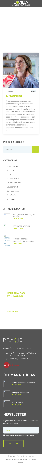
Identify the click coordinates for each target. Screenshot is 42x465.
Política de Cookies (29, 459)
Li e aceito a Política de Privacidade (20, 435)
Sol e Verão (11, 195)
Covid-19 (10, 175)
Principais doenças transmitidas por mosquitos (23, 240)
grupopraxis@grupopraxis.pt (17, 359)
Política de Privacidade (14, 459)
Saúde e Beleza (13, 179)
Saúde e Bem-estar (14, 183)
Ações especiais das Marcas (23, 383)
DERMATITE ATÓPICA (21, 226)
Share (33, 91)
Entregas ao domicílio (20, 393)
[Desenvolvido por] (21, 462)
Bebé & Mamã (12, 170)
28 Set (10, 91)
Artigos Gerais (12, 166)
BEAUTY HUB (17, 403)
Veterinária (11, 199)
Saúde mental (12, 187)
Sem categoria (13, 191)
